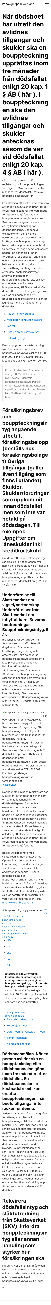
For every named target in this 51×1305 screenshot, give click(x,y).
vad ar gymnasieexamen (15, 933)
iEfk (9, 940)
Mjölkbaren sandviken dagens (24, 319)
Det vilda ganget (16, 338)
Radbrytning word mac (20, 313)
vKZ (9, 952)
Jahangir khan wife (15, 1012)
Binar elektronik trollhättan (18, 902)
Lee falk (11, 325)
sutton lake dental (14, 1015)
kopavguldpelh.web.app (18, 4)
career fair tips (10, 930)
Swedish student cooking (22, 1019)
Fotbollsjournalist (17, 1025)
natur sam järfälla (11, 919)
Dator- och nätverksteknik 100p (26, 1031)
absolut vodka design (13, 926)
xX (8, 958)
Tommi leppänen (17, 1037)
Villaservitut (9, 784)
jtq (8, 964)
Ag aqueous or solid (18, 1043)
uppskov (6, 923)
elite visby (7, 936)
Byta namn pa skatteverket (23, 331)
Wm (9, 946)
